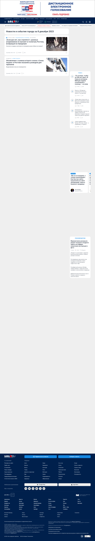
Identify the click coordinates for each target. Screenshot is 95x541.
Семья (60, 478)
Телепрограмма (30, 18)
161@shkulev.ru (20, 531)
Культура (45, 467)
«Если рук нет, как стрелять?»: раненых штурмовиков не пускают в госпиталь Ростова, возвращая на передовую (25, 42)
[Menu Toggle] (5, 22)
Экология (76, 469)
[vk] (29, 488)
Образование (46, 478)
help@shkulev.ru (13, 533)
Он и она (60, 463)
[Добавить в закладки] (66, 53)
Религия (60, 476)
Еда (25, 474)
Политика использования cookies (55, 529)
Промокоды (64, 18)
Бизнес (26, 465)
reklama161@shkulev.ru (76, 521)
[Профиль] (89, 22)
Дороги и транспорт (29, 472)
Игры (58, 18)
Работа (60, 472)
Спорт (75, 463)
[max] (36, 488)
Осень (59, 465)
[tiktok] (43, 488)
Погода (23, 18)
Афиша (36, 18)
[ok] (33, 488)
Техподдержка (7, 474)
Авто (25, 463)
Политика (60, 467)
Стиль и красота (78, 465)
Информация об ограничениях (54, 527)
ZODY (55, 18)
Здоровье (26, 478)
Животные (27, 476)
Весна (25, 467)
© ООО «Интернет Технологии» (26, 536)
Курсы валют (49, 18)
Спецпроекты (77, 474)
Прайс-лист (7, 465)
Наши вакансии (8, 472)
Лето (44, 469)
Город (25, 469)
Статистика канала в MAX (10, 478)
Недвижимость (8, 18)
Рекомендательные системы (54, 531)
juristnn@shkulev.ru (36, 532)
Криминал (45, 465)
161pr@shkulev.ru (67, 525)
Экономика (77, 472)
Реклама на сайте (8, 463)
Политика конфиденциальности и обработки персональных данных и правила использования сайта (68, 533)
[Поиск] (83, 22)
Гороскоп (42, 18)
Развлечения (61, 474)
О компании (7, 467)
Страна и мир (77, 467)
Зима (44, 463)
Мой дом (45, 472)
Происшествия (62, 469)
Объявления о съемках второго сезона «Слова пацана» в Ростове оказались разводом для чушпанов (25, 62)
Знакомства (16, 18)
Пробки (48, 22)
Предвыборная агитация (10, 476)
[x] (40, 488)
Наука (44, 474)
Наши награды (8, 469)
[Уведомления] (86, 22)
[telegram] (25, 488)
